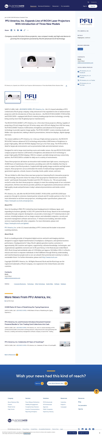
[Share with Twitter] (14, 30)
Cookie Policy (27, 433)
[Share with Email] (21, 30)
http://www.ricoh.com (49, 257)
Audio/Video (49, 284)
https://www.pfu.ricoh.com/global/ (17, 223)
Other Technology (40, 284)
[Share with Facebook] (18, 30)
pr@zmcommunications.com (12, 278)
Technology (30, 284)
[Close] (99, 433)
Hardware (63, 284)
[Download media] (66, 86)
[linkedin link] (82, 429)
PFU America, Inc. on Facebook (85, 71)
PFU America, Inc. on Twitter (87, 80)
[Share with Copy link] (24, 30)
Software (56, 284)
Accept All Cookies (83, 432)
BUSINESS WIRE (25, 109)
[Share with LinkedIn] (11, 30)
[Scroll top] (96, 391)
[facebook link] (90, 429)
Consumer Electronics (20, 284)
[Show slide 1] (13, 97)
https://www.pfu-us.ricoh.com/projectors (19, 201)
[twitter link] (79, 429)
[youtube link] (86, 429)
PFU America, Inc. (39, 109)
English (80, 49)
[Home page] (14, 6)
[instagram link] (93, 429)
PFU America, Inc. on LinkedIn (85, 76)
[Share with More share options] (28, 30)
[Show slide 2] (31, 97)
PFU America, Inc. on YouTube (85, 84)
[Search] (88, 2)
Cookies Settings (72, 432)
